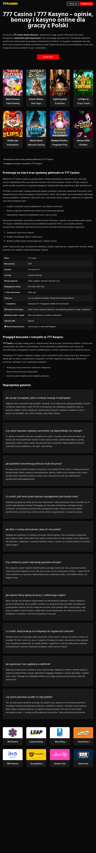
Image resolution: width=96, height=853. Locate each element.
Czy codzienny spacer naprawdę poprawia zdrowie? (33, 562)
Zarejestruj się (86, 4)
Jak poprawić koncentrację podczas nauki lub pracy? (34, 463)
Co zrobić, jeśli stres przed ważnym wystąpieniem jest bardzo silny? (42, 496)
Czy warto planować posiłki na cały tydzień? (29, 696)
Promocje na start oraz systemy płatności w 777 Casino (28, 159)
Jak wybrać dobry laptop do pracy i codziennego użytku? (36, 595)
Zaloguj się (73, 4)
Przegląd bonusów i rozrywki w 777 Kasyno (23, 163)
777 (10, 3)
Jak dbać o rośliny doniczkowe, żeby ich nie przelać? (33, 529)
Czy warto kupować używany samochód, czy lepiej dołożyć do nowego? (44, 430)
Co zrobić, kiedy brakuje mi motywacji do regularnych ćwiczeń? (40, 631)
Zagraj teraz (48, 57)
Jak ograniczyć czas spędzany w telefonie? (28, 664)
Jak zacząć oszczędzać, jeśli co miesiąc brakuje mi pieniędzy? (38, 397)
